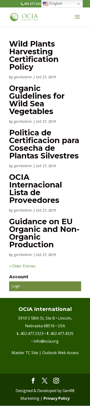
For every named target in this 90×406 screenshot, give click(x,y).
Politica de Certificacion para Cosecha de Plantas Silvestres (44, 144)
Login (16, 286)
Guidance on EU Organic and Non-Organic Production (44, 233)
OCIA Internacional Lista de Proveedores (35, 188)
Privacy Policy (56, 398)
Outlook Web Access (60, 352)
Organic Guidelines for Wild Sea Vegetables (37, 100)
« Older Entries (22, 266)
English (55, 3)
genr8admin (23, 77)
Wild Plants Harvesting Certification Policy (34, 55)
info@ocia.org (46, 341)
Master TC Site (25, 352)
